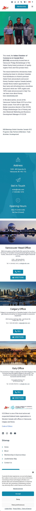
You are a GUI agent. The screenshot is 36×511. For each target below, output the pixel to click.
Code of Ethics (7, 426)
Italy (11, 132)
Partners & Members (19, 132)
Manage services (18, 488)
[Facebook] (11, 433)
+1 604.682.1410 (18, 192)
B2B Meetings (7, 129)
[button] (33, 472)
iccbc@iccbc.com (18, 190)
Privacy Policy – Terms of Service (22, 508)
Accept (18, 494)
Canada (25, 129)
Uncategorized (14, 134)
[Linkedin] (12, 2)
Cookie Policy (8, 508)
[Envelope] (15, 433)
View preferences (18, 505)
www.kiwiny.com (12, 96)
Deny (18, 499)
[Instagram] (15, 2)
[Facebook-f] (18, 2)
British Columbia (17, 129)
